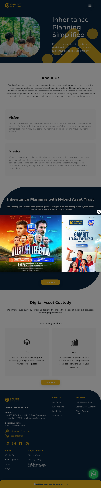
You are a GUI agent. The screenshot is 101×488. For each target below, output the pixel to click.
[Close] (99, 212)
